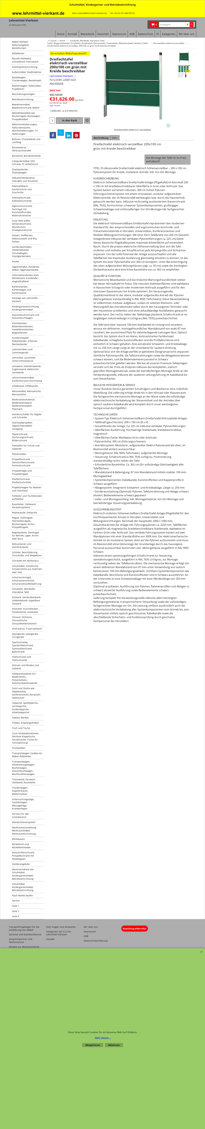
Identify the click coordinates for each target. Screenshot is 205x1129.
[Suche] (192, 24)
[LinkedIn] (68, 135)
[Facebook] (53, 135)
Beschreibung (101, 137)
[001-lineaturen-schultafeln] (184, 71)
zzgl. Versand (55, 105)
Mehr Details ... (103, 1037)
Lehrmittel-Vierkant (61, 76)
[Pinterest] (76, 135)
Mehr (115, 137)
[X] (60, 132)
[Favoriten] (87, 121)
